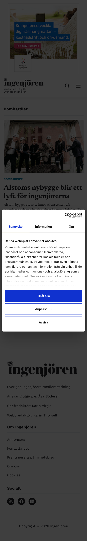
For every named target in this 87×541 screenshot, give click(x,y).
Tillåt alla (43, 295)
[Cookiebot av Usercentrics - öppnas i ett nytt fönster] (64, 215)
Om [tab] (71, 226)
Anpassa (41, 309)
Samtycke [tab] (16, 226)
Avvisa (43, 322)
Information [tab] (43, 226)
